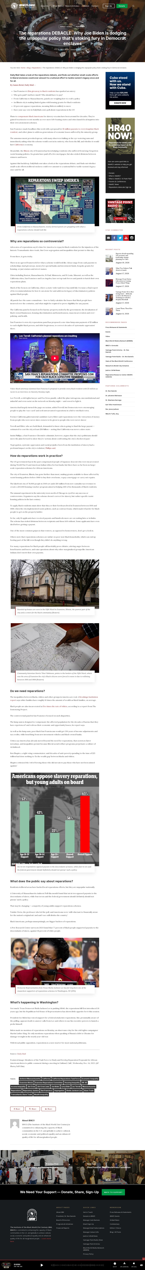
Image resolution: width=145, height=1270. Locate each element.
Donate (111, 173)
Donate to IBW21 (89, 1216)
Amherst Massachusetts (30, 1079)
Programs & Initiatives (64, 1224)
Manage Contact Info (91, 1232)
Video (108, 336)
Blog (28, 68)
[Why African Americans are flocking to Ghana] (36, 1167)
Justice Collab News (113, 370)
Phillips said (50, 448)
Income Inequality (18, 1087)
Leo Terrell (76, 1087)
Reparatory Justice (31, 1090)
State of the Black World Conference (119, 361)
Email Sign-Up (88, 1224)
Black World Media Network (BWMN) (119, 341)
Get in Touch (88, 1212)
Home (23, 68)
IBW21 (63, 49)
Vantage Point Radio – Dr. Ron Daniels (120, 357)
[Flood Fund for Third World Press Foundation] (108, 1167)
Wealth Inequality (41, 1094)
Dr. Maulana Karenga (113, 400)
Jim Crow (31, 1087)
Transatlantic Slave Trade (21, 1094)
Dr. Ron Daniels (111, 391)
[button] (41, 1265)
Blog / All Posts (115, 1232)
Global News (114, 1220)
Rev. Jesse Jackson (112, 409)
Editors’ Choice (115, 1228)
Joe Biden (55, 1087)
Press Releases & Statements (116, 327)
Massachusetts (88, 1087)
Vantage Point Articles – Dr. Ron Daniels (117, 351)
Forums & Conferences (117, 181)
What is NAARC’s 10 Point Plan (120, 179)
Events (108, 332)
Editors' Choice (66, 26)
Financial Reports (62, 1228)
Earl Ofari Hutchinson (114, 405)
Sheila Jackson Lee (74, 1090)
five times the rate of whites (55, 706)
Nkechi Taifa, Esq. (112, 414)
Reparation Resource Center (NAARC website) (119, 376)
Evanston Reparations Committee (49, 1083)
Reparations (80, 26)
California (18, 144)
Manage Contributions (91, 1220)
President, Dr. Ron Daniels (66, 1216)
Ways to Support (113, 1192)
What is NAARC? (115, 176)
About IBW (60, 1212)
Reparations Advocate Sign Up (120, 187)
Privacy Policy (88, 1254)
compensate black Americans (30, 116)
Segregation (59, 1090)
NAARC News (114, 184)
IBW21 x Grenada (112, 345)
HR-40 (84, 1083)
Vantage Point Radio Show (93, 1240)
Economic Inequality (90, 1079)
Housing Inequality (72, 1083)
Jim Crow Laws (43, 1087)
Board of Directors (63, 1220)
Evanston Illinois (26, 1083)
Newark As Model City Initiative (117, 366)
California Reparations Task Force (66, 1079)
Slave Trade (89, 1090)
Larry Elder (65, 1087)
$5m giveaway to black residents (42, 91)
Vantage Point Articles (91, 1244)
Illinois (26, 151)
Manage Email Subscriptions (93, 1228)
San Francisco (46, 1090)
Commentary (115, 1224)
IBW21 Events (115, 1216)
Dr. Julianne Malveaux (114, 396)
